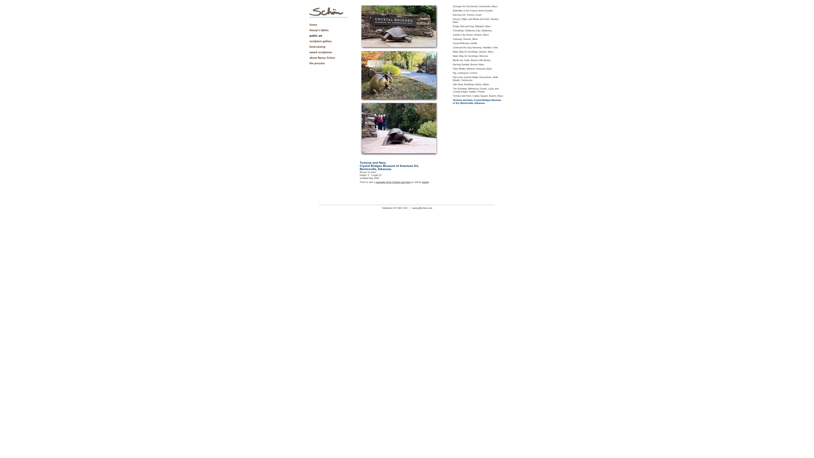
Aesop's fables (319, 30)
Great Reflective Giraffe (465, 43)
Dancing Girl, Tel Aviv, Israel (467, 15)
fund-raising (317, 46)
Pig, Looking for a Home (465, 73)
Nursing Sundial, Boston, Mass (468, 64)
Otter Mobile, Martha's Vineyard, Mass (472, 68)
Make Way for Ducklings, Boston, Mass (473, 51)
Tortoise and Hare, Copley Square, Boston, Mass (478, 96)
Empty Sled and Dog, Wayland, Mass (472, 26)
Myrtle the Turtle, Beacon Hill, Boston (472, 60)
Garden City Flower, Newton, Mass (471, 35)
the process (317, 63)
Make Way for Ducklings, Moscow (470, 56)
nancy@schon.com (422, 208)
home (313, 24)
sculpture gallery (320, 41)
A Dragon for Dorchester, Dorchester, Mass (475, 6)
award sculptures (320, 52)
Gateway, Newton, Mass (465, 39)
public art (315, 35)
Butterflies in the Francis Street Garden (473, 10)
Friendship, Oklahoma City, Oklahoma (472, 30)
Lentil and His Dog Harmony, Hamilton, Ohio (475, 47)
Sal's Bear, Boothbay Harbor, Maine (471, 84)
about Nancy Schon (322, 57)
